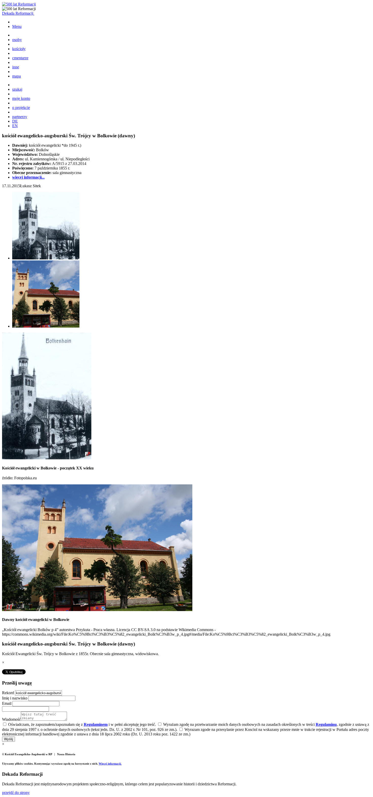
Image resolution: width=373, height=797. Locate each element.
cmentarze (20, 58)
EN (15, 126)
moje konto (21, 98)
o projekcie (21, 107)
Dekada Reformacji (18, 13)
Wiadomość (11, 719)
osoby (17, 39)
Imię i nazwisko (15, 698)
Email (7, 703)
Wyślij (8, 739)
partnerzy (19, 117)
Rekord (8, 693)
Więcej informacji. (110, 763)
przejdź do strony (16, 792)
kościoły (19, 49)
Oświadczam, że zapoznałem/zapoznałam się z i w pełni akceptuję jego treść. (81, 724)
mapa (16, 76)
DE (15, 121)
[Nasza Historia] (19, 4)
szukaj (17, 89)
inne (15, 67)
